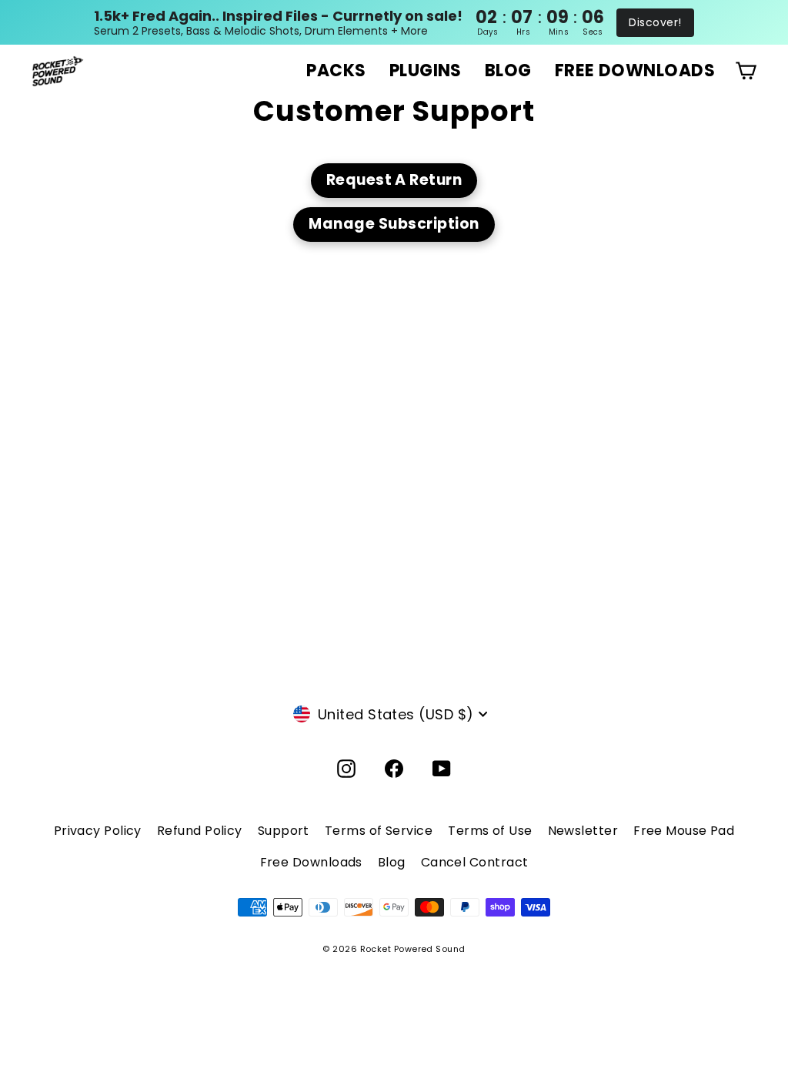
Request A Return (394, 179)
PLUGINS (425, 70)
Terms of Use (490, 830)
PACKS (336, 70)
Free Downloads (311, 862)
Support (283, 830)
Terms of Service (378, 830)
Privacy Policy (98, 830)
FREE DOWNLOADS (635, 70)
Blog (392, 862)
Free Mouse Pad (683, 830)
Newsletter (583, 830)
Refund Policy (199, 830)
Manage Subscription (394, 223)
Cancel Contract (475, 862)
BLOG (508, 70)
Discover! (655, 22)
